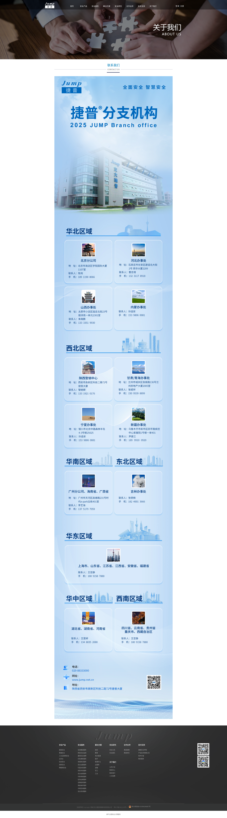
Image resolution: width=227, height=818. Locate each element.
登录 (177, 6)
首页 (72, 6)
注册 (182, 6)
